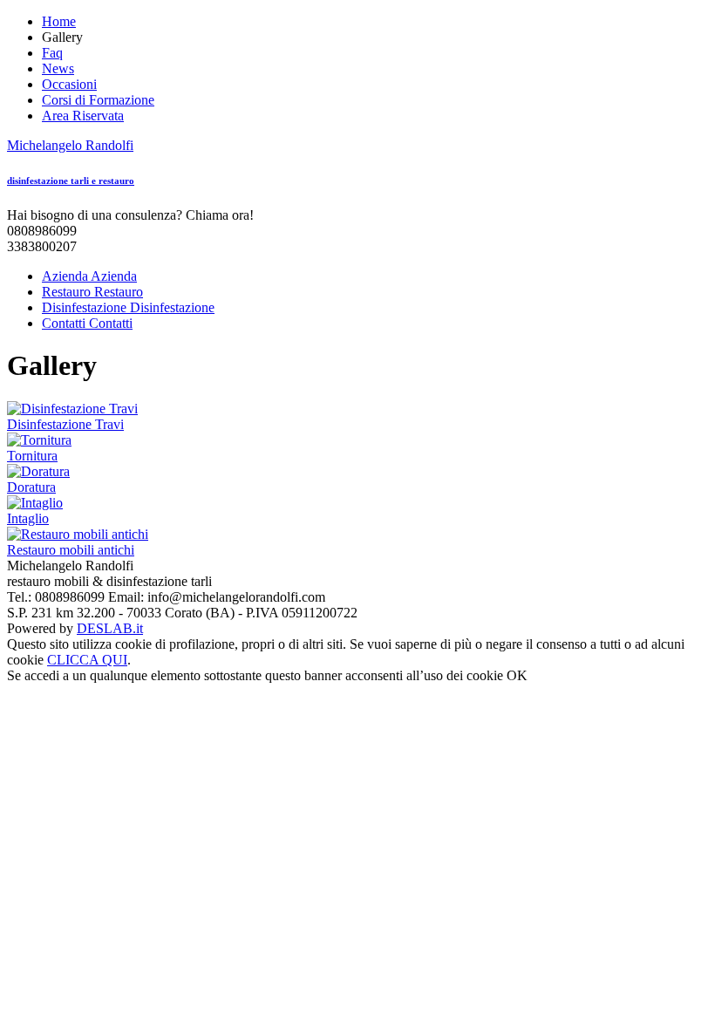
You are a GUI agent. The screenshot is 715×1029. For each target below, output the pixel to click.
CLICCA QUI (87, 659)
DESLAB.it (110, 628)
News (58, 68)
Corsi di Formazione (98, 99)
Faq (52, 52)
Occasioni (69, 84)
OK (517, 675)
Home (59, 21)
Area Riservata (83, 115)
